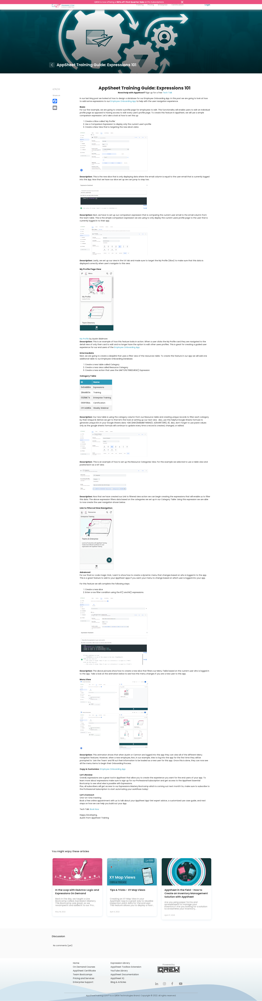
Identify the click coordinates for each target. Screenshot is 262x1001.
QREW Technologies (123, 995)
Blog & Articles (118, 982)
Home (76, 963)
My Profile (84, 338)
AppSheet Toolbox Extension (126, 966)
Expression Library (120, 963)
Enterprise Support (83, 982)
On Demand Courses (84, 966)
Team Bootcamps (82, 974)
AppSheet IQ (117, 978)
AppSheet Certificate (84, 970)
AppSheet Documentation (125, 974)
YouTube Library (119, 970)
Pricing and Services (83, 978)
